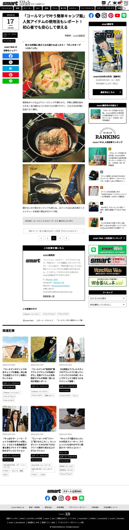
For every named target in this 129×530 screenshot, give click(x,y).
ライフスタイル (87, 8)
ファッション (6, 8)
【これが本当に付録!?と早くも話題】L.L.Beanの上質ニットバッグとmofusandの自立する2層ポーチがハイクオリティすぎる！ (113, 225)
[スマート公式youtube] (117, 16)
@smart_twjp (52, 279)
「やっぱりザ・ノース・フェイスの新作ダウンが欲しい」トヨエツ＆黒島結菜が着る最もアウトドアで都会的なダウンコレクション (15, 444)
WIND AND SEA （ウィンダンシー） (42, 470)
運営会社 (48, 507)
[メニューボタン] (126, 3)
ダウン (5, 475)
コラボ (42, 475)
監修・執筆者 (34, 507)
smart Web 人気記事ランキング (107, 238)
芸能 (46, 8)
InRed (22, 518)
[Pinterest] (11, 74)
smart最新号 (103, 3)
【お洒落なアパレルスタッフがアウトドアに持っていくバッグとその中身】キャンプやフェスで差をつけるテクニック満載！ (71, 375)
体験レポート (49, 395)
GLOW (112, 518)
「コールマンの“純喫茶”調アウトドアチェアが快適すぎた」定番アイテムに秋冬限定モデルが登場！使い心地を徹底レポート (43, 375)
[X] (11, 62)
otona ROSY (83, 518)
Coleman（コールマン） (31, 314)
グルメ (55, 8)
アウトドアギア (63, 314)
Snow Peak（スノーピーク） (41, 465)
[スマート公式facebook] (91, 16)
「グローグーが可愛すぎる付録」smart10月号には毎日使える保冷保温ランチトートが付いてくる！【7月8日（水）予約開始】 (117, 159)
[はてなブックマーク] (11, 68)
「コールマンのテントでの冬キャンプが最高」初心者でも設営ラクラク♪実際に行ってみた (15, 374)
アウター (6, 471)
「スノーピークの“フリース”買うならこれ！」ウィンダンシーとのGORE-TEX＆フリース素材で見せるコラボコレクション (43, 444)
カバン (75, 395)
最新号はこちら (108, 92)
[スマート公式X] (97, 16)
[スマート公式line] (123, 16)
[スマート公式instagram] (104, 16)
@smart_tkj (59, 282)
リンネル (73, 518)
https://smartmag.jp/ (61, 285)
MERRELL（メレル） (67, 470)
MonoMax (120, 518)
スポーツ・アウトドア (105, 8)
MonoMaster (20, 522)
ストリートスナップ (120, 2)
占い (38, 8)
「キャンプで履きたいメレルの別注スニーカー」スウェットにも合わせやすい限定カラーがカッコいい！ (71, 443)
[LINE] (11, 81)
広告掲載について (111, 507)
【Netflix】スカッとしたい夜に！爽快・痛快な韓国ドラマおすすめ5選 (113, 209)
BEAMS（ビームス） (67, 466)
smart (11, 522)
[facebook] (11, 55)
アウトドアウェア (49, 314)
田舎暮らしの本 (33, 522)
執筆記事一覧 (48, 296)
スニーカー (27, 8)
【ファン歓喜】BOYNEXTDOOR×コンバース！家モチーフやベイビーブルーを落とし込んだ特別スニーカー (113, 178)
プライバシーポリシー (78, 507)
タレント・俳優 (17, 471)
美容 (17, 8)
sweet (46, 518)
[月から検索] (107, 304)
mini (53, 518)
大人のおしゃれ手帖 (34, 518)
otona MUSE (102, 518)
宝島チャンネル (12, 518)
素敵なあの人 (62, 518)
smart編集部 (79, 35)
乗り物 (63, 8)
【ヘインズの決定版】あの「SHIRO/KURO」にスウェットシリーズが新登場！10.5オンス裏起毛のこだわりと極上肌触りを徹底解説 (113, 194)
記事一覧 (109, 3)
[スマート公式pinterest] (110, 16)
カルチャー (73, 8)
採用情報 (60, 507)
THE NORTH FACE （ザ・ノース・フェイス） (14, 466)
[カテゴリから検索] (107, 298)
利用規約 (95, 507)
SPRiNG (93, 518)
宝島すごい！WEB (48, 522)
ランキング (115, 3)
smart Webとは (17, 507)
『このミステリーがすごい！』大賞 (70, 522)
